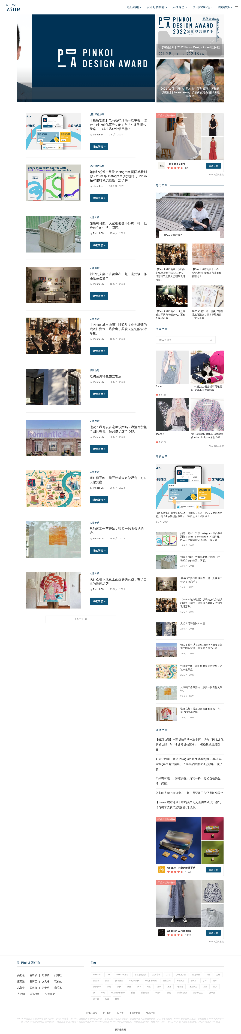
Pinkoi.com (91, 1013)
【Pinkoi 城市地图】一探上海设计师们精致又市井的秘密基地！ (206, 273)
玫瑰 (103, 993)
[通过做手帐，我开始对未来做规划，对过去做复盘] (53, 488)
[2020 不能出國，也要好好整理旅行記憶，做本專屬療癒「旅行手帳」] (208, 296)
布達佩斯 (181, 981)
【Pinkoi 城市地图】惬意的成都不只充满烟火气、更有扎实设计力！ (170, 315)
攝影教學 (97, 987)
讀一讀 (212, 993)
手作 (205, 981)
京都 (168, 975)
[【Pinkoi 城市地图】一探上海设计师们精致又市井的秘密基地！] (208, 254)
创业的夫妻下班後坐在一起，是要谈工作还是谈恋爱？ (201, 580)
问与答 (120, 1013)
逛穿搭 (45, 975)
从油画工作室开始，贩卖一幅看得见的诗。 (201, 689)
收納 (109, 987)
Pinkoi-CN (98, 233)
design (97, 975)
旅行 (129, 987)
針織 (117, 999)
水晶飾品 (193, 987)
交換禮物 (156, 975)
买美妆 (33, 987)
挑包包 (21, 975)
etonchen (98, 134)
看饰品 (33, 975)
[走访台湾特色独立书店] (53, 387)
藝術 (169, 993)
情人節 (194, 981)
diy (108, 975)
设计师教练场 (201, 7)
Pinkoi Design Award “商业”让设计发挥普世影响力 (86, 95)
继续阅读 (98, 146)
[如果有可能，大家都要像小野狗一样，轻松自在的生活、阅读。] (53, 234)
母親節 (180, 987)
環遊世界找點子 (118, 993)
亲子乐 (45, 987)
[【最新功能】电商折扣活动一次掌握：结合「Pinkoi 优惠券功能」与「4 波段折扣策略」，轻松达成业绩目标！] (53, 131)
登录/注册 (150, 1013)
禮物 (133, 993)
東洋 (169, 987)
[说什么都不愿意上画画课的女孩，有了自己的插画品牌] (53, 590)
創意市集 (196, 975)
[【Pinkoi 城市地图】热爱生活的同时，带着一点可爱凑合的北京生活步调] (190, 215)
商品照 (96, 981)
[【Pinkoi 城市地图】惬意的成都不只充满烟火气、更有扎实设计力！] (172, 296)
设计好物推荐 (156, 7)
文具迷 (45, 981)
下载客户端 (134, 1013)
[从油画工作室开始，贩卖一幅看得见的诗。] (53, 539)
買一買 (96, 999)
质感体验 (224, 7)
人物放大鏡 (181, 975)
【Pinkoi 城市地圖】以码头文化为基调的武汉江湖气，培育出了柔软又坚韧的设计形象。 (118, 329)
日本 (139, 987)
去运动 (21, 993)
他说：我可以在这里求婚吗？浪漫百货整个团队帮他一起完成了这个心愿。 (201, 646)
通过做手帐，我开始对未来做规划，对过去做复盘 (201, 668)
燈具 (215, 987)
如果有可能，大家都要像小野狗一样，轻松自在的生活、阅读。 (201, 558)
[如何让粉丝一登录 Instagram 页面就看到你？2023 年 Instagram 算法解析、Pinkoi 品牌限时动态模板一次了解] (53, 183)
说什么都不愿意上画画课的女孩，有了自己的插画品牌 (201, 710)
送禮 (107, 999)
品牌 (218, 975)
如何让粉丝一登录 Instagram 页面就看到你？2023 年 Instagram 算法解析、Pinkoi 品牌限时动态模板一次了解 (118, 176)
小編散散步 (134, 981)
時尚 (149, 987)
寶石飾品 (119, 981)
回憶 (107, 981)
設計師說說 (198, 993)
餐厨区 (33, 981)
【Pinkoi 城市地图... (174, 235)
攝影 (215, 981)
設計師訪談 (182, 993)
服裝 (159, 987)
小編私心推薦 (151, 981)
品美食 (21, 987)
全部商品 (50, 993)
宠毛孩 (58, 987)
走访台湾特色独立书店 (105, 376)
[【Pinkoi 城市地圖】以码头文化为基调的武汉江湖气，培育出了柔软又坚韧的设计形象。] (53, 336)
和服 (208, 975)
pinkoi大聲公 (122, 975)
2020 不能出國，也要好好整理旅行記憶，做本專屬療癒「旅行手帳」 (207, 315)
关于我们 (107, 1013)
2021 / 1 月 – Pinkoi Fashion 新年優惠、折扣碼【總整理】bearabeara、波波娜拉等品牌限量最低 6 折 (190, 92)
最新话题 (133, 7)
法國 (205, 987)
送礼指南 (35, 993)
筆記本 (158, 993)
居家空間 (167, 981)
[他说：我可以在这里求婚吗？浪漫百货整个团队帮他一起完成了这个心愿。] (53, 438)
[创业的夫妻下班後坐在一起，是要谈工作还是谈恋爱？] (53, 285)
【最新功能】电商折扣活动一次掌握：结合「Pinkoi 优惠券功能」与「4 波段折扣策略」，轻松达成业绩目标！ (118, 125)
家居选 (21, 981)
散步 (119, 987)
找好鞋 (58, 975)
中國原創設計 (140, 975)
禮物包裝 (145, 993)
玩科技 (58, 981)
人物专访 (179, 7)
